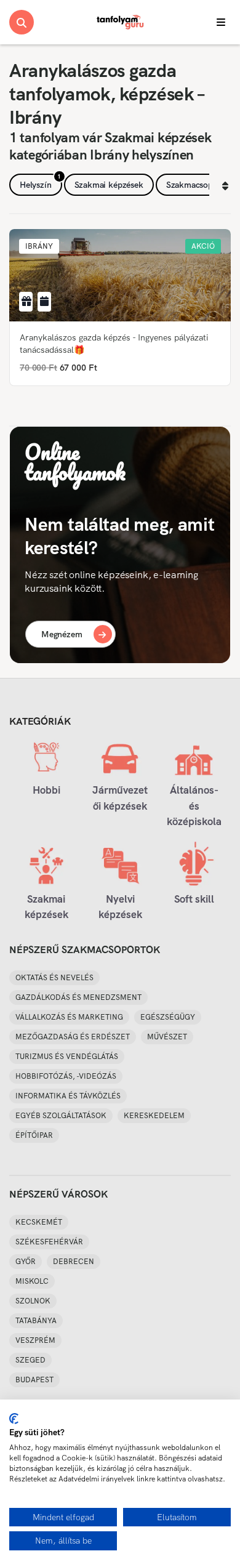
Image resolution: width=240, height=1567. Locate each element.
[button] (39, 246)
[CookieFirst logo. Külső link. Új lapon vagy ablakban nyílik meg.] (13, 1418)
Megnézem (61, 634)
